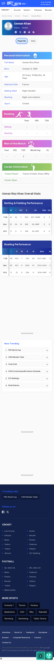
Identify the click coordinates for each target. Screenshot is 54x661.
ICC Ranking (34, 553)
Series (27, 10)
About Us (18, 632)
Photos (32, 540)
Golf (22, 612)
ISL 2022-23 (9, 568)
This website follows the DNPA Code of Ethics (21, 648)
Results (48, 10)
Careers (37, 637)
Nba (31, 612)
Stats (33, 41)
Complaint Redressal (21, 637)
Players (26, 16)
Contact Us (6, 642)
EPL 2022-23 (34, 568)
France (17, 28)
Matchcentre (10, 590)
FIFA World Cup (14, 350)
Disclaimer (43, 632)
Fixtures (38, 10)
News (6, 540)
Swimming (23, 618)
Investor (5, 637)
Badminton (9, 612)
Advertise (6, 632)
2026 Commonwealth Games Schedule (24, 371)
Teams (7, 549)
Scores (17, 10)
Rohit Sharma (13, 385)
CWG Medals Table (16, 357)
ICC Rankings (13, 378)
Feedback (30, 632)
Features (33, 544)
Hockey (34, 605)
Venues (7, 553)
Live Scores (9, 531)
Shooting (8, 618)
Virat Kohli (12, 364)
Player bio (22, 41)
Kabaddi (43, 612)
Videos (7, 544)
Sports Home (7, 16)
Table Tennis (40, 618)
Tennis (22, 605)
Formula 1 (8, 605)
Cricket (5, 10)
